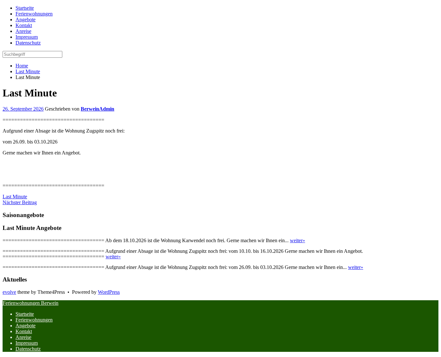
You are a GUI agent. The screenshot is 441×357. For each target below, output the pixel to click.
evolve (9, 292)
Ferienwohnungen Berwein (30, 303)
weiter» (297, 240)
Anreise (23, 337)
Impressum (26, 343)
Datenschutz (28, 349)
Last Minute (27, 71)
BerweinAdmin (97, 109)
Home (21, 65)
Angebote (25, 325)
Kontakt (23, 331)
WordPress (109, 292)
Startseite (24, 314)
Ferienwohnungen (34, 319)
